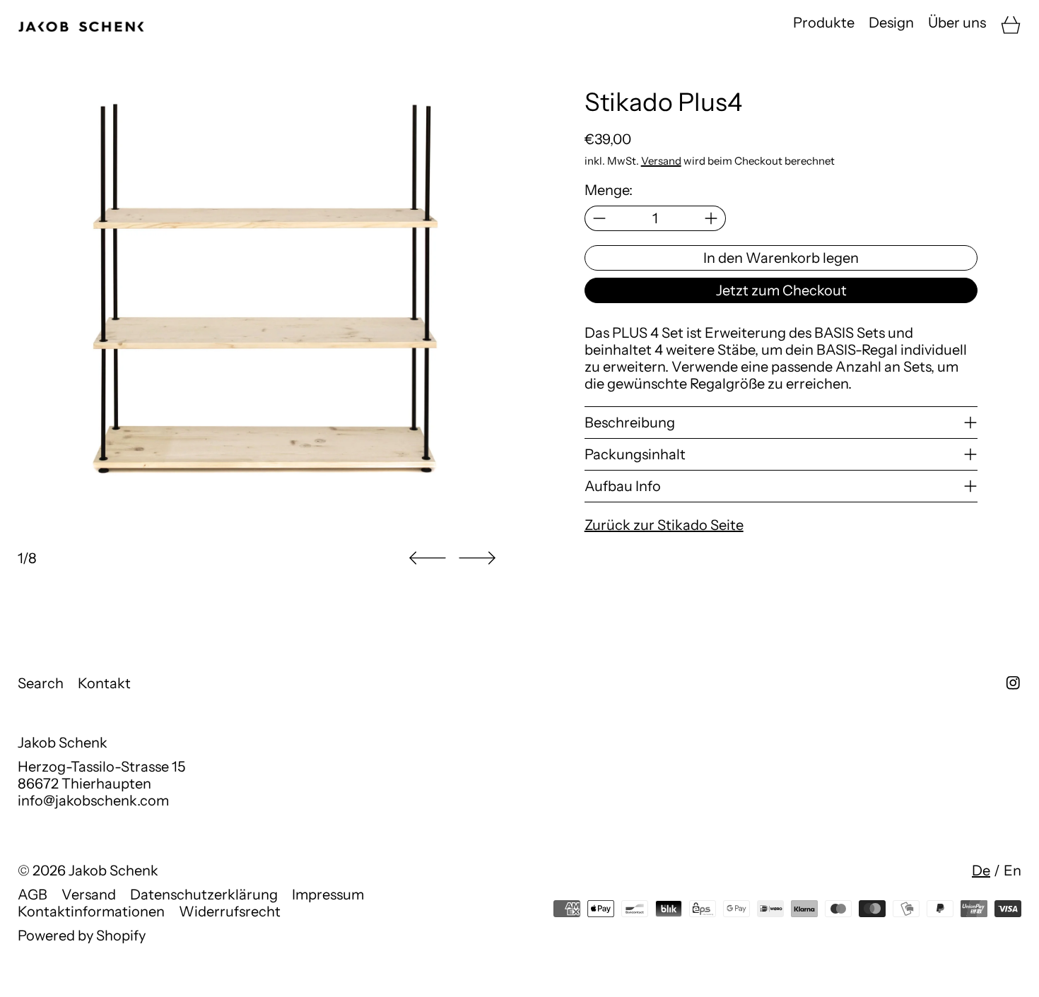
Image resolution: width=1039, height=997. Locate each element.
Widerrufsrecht (230, 911)
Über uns (957, 22)
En (1012, 870)
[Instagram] (1013, 683)
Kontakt (104, 683)
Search (41, 683)
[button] (427, 558)
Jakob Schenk (113, 870)
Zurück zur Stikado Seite (664, 525)
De (981, 870)
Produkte (824, 22)
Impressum (328, 894)
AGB (32, 894)
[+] (711, 218)
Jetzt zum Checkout (781, 290)
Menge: (609, 190)
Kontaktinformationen (91, 911)
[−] (599, 218)
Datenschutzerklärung (204, 894)
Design (891, 22)
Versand (661, 160)
